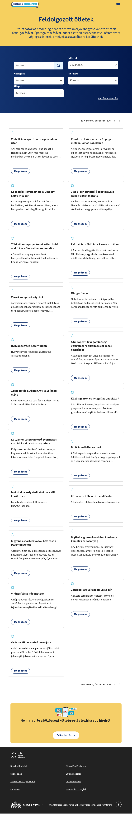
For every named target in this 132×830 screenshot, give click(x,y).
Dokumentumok (73, 781)
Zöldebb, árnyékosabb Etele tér (91, 590)
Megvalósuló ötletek (76, 766)
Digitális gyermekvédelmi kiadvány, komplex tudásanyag (94, 539)
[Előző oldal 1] (114, 121)
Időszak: (73, 58)
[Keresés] (58, 65)
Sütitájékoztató (73, 774)
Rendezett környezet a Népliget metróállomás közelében (92, 141)
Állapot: (18, 86)
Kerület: (73, 73)
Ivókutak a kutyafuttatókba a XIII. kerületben (33, 494)
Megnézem (20, 171)
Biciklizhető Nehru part (86, 447)
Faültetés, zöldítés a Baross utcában (95, 244)
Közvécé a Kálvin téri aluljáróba (91, 496)
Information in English (76, 789)
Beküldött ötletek (19, 766)
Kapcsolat (15, 789)
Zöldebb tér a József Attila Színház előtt (34, 393)
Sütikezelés (16, 774)
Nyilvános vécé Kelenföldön (29, 346)
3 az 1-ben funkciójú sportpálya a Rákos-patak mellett (92, 194)
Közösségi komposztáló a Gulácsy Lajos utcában (33, 194)
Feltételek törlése (108, 98)
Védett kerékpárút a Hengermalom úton (34, 141)
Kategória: (20, 73)
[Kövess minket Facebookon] (26, 807)
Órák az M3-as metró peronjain (31, 643)
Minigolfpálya (80, 293)
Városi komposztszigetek (27, 297)
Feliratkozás (64, 735)
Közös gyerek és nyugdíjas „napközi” (95, 399)
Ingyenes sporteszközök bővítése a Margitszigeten (34, 543)
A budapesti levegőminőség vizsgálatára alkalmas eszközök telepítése (91, 346)
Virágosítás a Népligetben (27, 594)
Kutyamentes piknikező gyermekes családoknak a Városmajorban (34, 442)
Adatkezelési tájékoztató (22, 781)
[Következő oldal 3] (120, 121)
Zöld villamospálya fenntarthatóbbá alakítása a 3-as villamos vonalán (34, 246)
